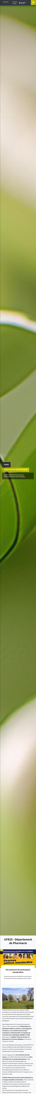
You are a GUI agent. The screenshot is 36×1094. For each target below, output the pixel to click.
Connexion (5, 2)
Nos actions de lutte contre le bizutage (15, 477)
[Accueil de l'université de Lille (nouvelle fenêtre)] (22, 3)
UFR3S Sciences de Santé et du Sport (14, 475)
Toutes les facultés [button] (14, 2)
